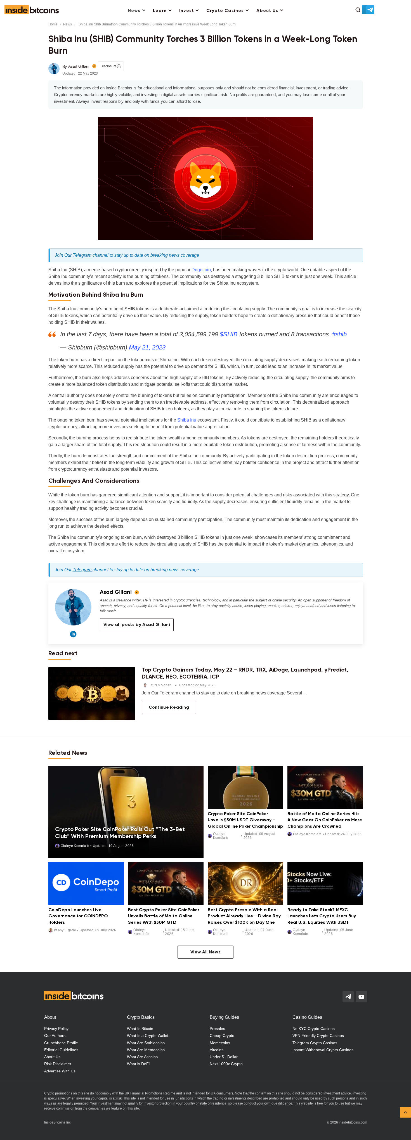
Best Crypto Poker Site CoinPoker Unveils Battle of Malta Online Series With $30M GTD (163, 916)
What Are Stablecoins (146, 1043)
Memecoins (220, 1043)
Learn (160, 11)
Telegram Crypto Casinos (314, 1043)
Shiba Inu (186, 420)
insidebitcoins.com (353, 1122)
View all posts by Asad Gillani (136, 625)
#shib (339, 334)
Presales (217, 1028)
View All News (205, 952)
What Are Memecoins (146, 1050)
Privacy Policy (56, 1028)
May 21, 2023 (147, 347)
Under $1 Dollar (224, 1057)
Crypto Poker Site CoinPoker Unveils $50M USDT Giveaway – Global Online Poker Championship (245, 820)
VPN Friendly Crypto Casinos (318, 1035)
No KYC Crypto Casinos (313, 1028)
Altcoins (216, 1050)
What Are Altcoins (142, 1057)
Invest (186, 11)
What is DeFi (138, 1064)
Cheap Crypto (222, 1035)
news (67, 24)
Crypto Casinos (225, 11)
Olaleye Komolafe (75, 846)
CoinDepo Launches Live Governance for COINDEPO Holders (78, 916)
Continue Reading (169, 707)
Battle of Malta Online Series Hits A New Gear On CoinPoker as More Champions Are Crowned (324, 820)
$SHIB (229, 334)
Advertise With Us (59, 1071)
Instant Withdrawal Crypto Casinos (322, 1050)
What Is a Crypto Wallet (147, 1035)
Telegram (83, 255)
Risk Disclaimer (57, 1064)
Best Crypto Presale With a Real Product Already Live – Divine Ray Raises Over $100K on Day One (244, 916)
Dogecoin (201, 269)
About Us (267, 11)
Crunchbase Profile (61, 1043)
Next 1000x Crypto (226, 1064)
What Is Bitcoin (140, 1028)
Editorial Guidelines (61, 1050)
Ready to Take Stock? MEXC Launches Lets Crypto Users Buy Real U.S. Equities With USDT (321, 916)
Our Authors (54, 1035)
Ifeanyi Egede (65, 930)
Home (53, 24)
